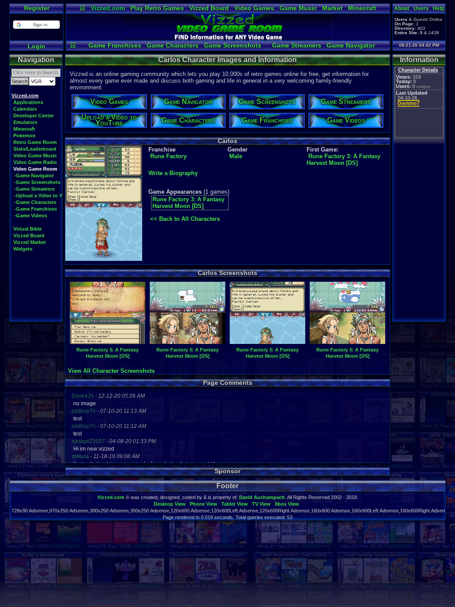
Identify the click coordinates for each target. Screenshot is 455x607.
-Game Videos (30, 215)
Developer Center (33, 115)
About (401, 8)
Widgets (22, 249)
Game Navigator (351, 45)
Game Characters (173, 45)
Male (235, 156)
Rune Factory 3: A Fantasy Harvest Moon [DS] (343, 159)
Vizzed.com (108, 8)
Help (438, 8)
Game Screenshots (232, 45)
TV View (261, 504)
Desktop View (170, 504)
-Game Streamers (34, 189)
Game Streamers (296, 45)
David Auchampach (262, 497)
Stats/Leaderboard (34, 149)
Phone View (203, 504)
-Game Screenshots (37, 182)
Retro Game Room (35, 142)
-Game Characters (35, 202)
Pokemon (24, 135)
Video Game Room (35, 169)
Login (36, 46)
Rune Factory (168, 156)
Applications (28, 102)
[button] (36, 24)
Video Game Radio (35, 162)
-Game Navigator (34, 175)
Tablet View (234, 504)
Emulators (25, 122)
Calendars (25, 109)
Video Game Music (35, 155)
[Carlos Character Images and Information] (228, 38)
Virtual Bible (27, 229)
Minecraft (362, 8)
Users (421, 8)
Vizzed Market (29, 242)
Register (36, 8)
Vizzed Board (209, 8)
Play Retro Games (157, 8)
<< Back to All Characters (185, 219)
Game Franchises (114, 45)
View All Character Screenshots (111, 370)
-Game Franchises (35, 209)
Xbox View (287, 504)
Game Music (298, 8)
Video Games (254, 8)
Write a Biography (173, 173)
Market (332, 8)
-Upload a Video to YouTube (47, 195)
